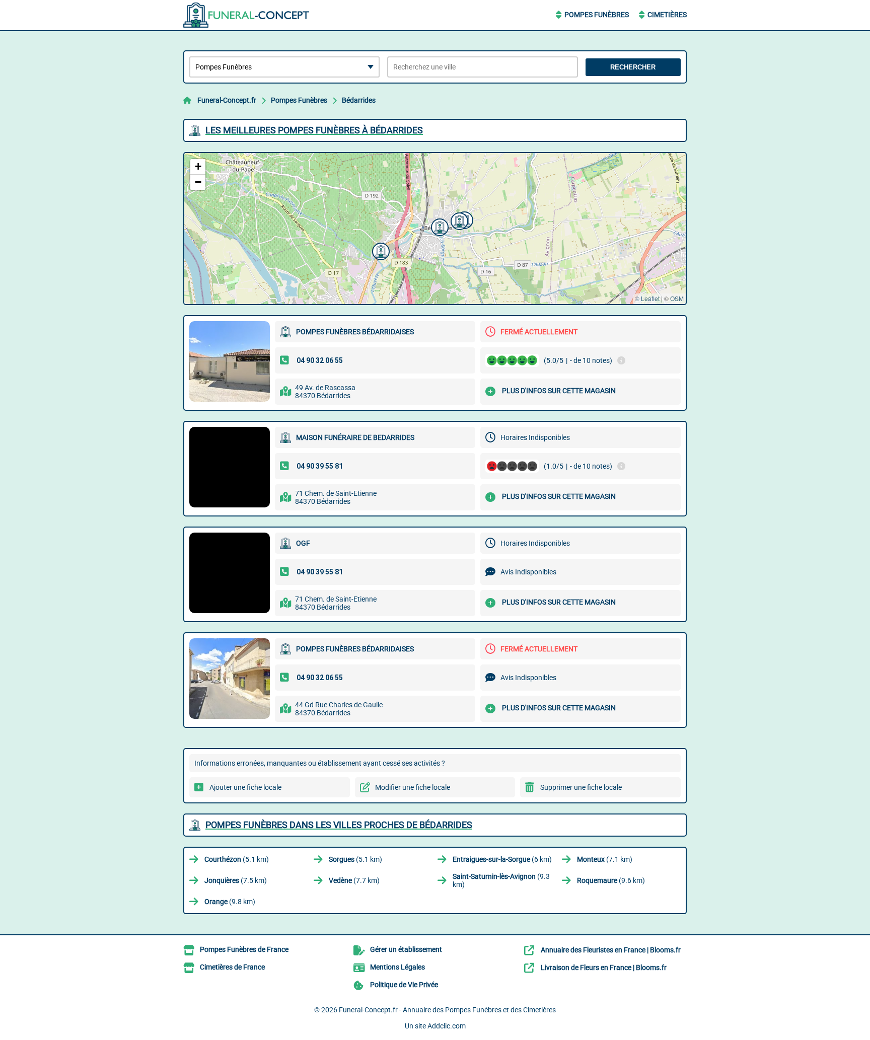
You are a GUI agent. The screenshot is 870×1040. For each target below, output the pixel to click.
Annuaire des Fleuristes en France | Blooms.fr (611, 950)
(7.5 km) (235, 880)
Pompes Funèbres (596, 15)
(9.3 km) (501, 880)
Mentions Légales (397, 967)
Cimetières (667, 15)
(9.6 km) (611, 880)
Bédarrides (359, 100)
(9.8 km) (229, 902)
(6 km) (502, 859)
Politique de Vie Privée (404, 985)
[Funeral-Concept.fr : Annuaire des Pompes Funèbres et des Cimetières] (246, 15)
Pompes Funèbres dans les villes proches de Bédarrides (338, 825)
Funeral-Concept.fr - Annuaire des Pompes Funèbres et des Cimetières (447, 1010)
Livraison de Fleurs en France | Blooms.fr (604, 967)
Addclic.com (446, 1026)
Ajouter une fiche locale (245, 787)
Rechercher (633, 67)
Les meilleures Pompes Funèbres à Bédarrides (314, 130)
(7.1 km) (604, 859)
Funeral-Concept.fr (226, 100)
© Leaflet (647, 298)
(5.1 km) (236, 859)
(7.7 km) (354, 880)
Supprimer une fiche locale (581, 787)
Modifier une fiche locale (412, 787)
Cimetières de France (232, 967)
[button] (379, 250)
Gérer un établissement (406, 949)
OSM (677, 298)
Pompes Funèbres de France (244, 949)
